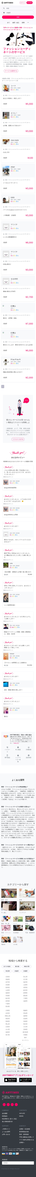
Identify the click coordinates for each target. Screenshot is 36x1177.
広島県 (8, 1026)
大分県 (25, 1026)
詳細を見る (16, 743)
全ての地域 (7, 966)
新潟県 (8, 1006)
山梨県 (25, 985)
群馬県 (8, 1001)
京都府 (25, 971)
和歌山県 (7, 1016)
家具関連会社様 (24, 1131)
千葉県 (8, 1003)
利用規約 (4, 1116)
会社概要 (4, 1113)
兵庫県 (8, 1010)
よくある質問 (6, 1131)
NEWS (21, 1116)
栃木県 (8, 998)
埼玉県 (8, 971)
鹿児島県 (25, 1032)
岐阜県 (25, 990)
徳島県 (8, 1032)
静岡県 (25, 993)
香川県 (8, 1035)
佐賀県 (25, 1018)
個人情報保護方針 (7, 1121)
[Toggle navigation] (34, 2)
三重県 (25, 998)
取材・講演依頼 (24, 1134)
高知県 (25, 1013)
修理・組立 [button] (15, 22)
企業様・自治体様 (24, 1129)
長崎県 (25, 1021)
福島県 (8, 993)
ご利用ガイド (6, 1129)
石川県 (25, 979)
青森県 (8, 979)
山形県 (8, 990)
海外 (25, 1037)
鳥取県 (8, 1018)
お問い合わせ (6, 1134)
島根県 (8, 1021)
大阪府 (16, 971)
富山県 (25, 976)
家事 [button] (23, 22)
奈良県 (8, 1013)
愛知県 (25, 995)
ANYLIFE (22, 1113)
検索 (18, 17)
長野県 (25, 987)
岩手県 (8, 982)
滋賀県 (25, 1001)
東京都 (17, 966)
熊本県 (25, 1024)
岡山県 (8, 1024)
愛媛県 (25, 1010)
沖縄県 (25, 1035)
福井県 (25, 982)
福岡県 (25, 1016)
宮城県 (8, 985)
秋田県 (8, 987)
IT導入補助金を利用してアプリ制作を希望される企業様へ (26, 1139)
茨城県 (8, 995)
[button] (7, 749)
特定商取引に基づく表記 (9, 1119)
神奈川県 (26, 966)
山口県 (8, 1029)
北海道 (8, 976)
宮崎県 (25, 1029)
